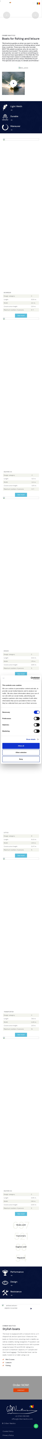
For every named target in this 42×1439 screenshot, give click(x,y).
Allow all (21, 746)
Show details (30, 739)
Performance (17, 1272)
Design (13, 1281)
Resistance (16, 1291)
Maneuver (15, 126)
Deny (21, 759)
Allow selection (21, 752)
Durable (14, 116)
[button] (21, 316)
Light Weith (16, 106)
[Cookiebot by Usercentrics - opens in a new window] (31, 678)
